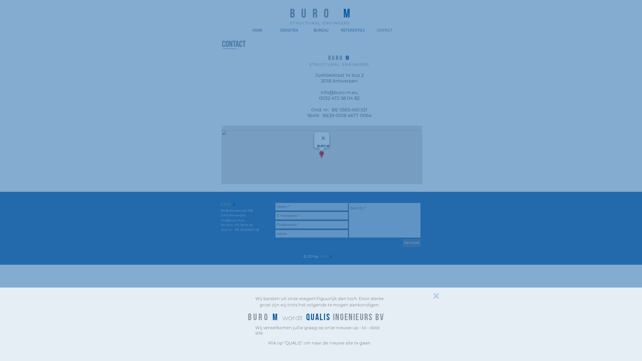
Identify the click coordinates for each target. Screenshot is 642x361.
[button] (436, 296)
